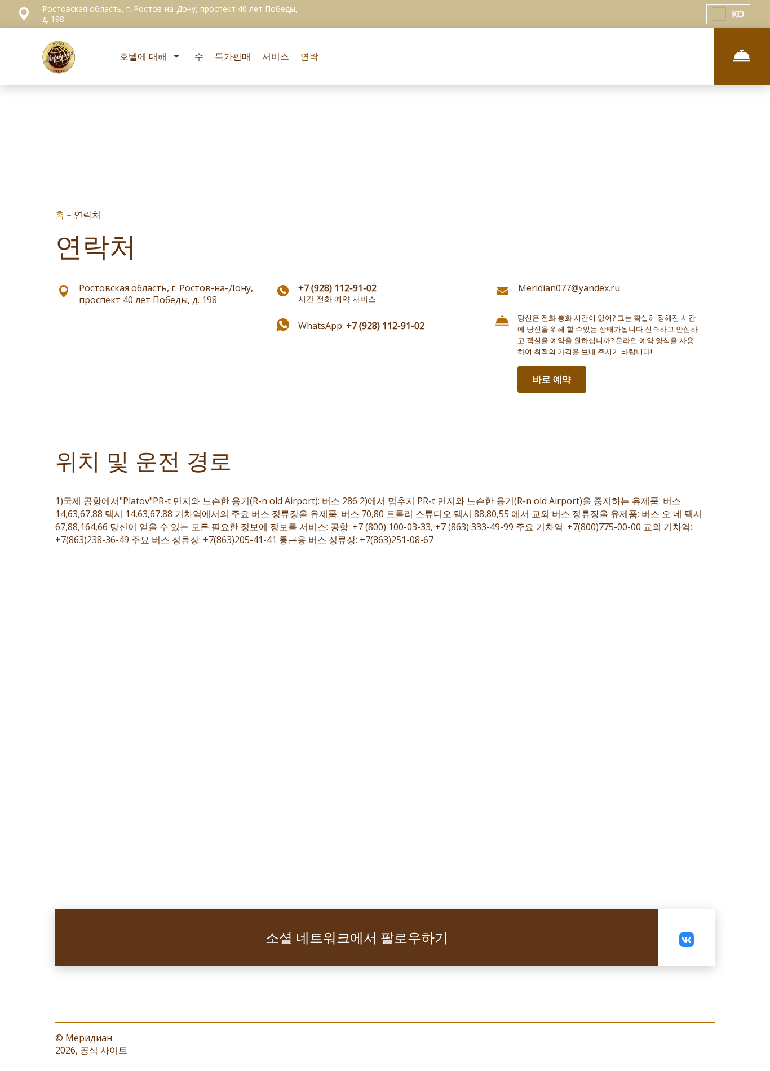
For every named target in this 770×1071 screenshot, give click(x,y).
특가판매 (233, 56)
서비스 (275, 56)
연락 (309, 56)
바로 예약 (552, 379)
